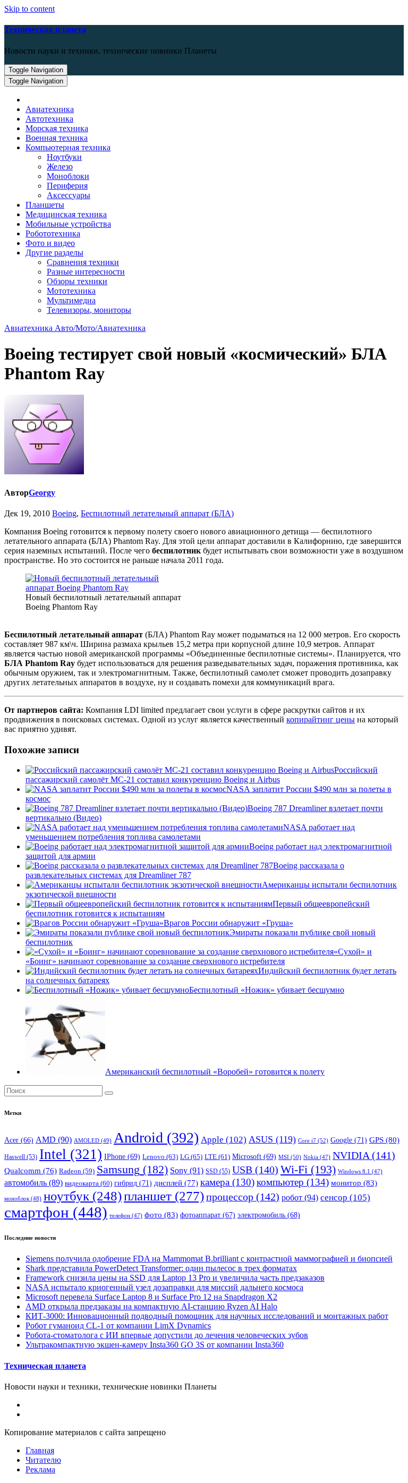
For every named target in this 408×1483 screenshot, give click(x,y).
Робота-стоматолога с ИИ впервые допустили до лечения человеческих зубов (167, 1335)
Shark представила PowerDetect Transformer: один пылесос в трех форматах (161, 1268)
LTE (217, 1157)
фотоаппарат (207, 1215)
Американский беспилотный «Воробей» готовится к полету (215, 1071)
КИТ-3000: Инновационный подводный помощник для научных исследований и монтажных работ (207, 1315)
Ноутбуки (64, 156)
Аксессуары (68, 195)
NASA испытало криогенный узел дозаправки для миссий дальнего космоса (164, 1287)
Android (156, 1137)
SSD (218, 1171)
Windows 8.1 (360, 1171)
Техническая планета (45, 29)
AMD (54, 1139)
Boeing (64, 513)
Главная (40, 1450)
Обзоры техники (77, 281)
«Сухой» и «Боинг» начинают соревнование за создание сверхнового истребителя (199, 956)
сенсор (345, 1197)
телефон (125, 1215)
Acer (18, 1140)
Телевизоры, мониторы (89, 309)
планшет (164, 1195)
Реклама (40, 1469)
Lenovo (160, 1157)
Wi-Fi (308, 1169)
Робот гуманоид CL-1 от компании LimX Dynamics (118, 1325)
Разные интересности (86, 271)
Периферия (67, 185)
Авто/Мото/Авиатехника (100, 328)
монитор (354, 1182)
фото (161, 1214)
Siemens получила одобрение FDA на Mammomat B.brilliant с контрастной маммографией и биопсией (209, 1258)
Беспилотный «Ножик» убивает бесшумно (266, 989)
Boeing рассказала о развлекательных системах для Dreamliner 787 (185, 870)
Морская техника (57, 128)
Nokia (316, 1157)
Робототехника (53, 233)
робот (300, 1197)
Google (348, 1140)
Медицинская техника (66, 214)
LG (191, 1157)
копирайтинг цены (320, 719)
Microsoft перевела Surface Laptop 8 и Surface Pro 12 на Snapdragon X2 (151, 1296)
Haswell (20, 1157)
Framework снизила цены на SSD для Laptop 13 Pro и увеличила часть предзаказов (175, 1277)
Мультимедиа (71, 300)
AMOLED (93, 1140)
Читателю (43, 1459)
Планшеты (45, 204)
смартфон (55, 1212)
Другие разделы (54, 252)
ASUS (272, 1139)
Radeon (77, 1171)
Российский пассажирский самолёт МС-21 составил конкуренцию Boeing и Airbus (202, 774)
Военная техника (57, 137)
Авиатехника (50, 109)
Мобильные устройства (68, 223)
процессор (242, 1197)
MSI (289, 1157)
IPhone (122, 1157)
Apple (223, 1140)
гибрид (133, 1183)
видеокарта (88, 1183)
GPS (384, 1140)
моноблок (22, 1198)
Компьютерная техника (68, 147)
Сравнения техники (83, 262)
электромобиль (268, 1215)
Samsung (132, 1169)
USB (255, 1169)
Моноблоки (68, 176)
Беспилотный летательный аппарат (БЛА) (157, 513)
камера (227, 1182)
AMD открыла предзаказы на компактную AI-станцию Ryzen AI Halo (151, 1306)
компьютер (293, 1182)
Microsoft (254, 1157)
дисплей (176, 1183)
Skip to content (29, 8)
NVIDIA (364, 1155)
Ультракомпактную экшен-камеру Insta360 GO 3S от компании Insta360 (155, 1344)
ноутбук (83, 1196)
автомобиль (33, 1182)
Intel (70, 1154)
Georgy (42, 492)
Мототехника (71, 290)
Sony (186, 1170)
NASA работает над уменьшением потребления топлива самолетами (190, 832)
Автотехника (49, 118)
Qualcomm (30, 1170)
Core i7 (313, 1140)
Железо (60, 166)
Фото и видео (50, 243)
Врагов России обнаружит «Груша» (228, 922)
